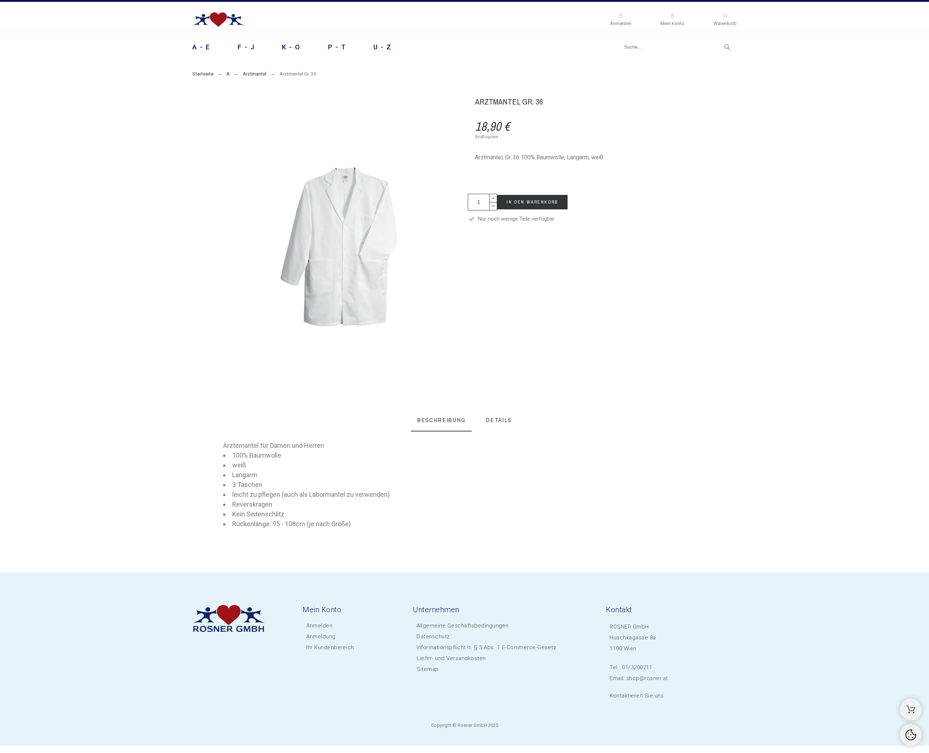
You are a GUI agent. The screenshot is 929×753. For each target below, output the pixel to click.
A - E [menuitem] (201, 47)
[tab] (441, 420)
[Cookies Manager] (911, 735)
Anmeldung (321, 636)
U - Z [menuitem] (382, 47)
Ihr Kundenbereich (330, 647)
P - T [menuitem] (337, 47)
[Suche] (727, 47)
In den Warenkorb (532, 202)
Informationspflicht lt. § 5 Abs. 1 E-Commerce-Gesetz (486, 647)
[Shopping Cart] (911, 709)
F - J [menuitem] (246, 47)
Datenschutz (433, 636)
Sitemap (428, 669)
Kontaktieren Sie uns (637, 695)
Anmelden (319, 625)
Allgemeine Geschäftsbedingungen (463, 625)
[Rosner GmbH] (218, 20)
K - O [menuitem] (291, 47)
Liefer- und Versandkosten (451, 658)
